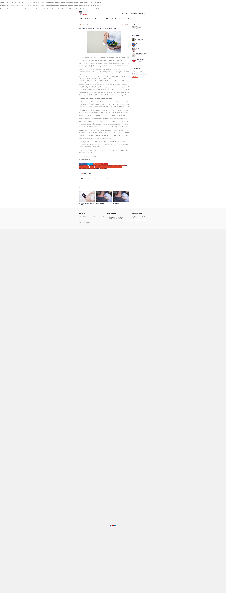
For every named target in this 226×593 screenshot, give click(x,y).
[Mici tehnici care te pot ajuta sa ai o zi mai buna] (134, 44)
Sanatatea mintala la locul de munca (141, 49)
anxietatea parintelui (106, 165)
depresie (125, 165)
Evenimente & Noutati (136, 27)
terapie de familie (114, 113)
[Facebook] (122, 13)
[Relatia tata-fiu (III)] (121, 196)
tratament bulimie (103, 168)
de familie (96, 133)
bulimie (112, 165)
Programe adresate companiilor (116, 217)
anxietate (99, 165)
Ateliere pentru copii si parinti (115, 216)
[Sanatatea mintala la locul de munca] (134, 49)
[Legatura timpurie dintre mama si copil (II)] (87, 196)
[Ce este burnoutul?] (134, 39)
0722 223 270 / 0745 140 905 (137, 13)
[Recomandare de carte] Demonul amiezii (117, 181)
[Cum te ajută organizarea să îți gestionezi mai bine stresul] (134, 55)
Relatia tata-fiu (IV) (100, 203)
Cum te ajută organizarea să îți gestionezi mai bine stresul (141, 54)
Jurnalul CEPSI (135, 28)
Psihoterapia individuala (83, 133)
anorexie (86, 165)
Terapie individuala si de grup (115, 218)
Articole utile (134, 26)
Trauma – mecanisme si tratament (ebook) (140, 60)
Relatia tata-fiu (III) (117, 203)
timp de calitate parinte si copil (84, 168)
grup (128, 106)
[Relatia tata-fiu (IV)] (104, 196)
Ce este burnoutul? (139, 39)
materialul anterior (87, 56)
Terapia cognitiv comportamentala (86, 121)
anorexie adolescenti (92, 165)
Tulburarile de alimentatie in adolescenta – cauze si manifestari (95, 178)
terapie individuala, (111, 106)
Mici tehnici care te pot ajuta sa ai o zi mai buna (141, 44)
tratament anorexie (95, 168)
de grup (90, 133)
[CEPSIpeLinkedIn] (126, 13)
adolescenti (81, 165)
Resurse (133, 30)
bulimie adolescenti (118, 165)
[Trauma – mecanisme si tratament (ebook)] (134, 60)
